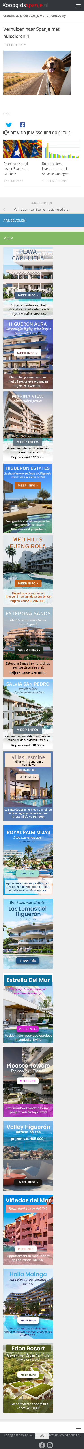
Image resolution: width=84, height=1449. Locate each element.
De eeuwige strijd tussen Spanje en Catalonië (15, 169)
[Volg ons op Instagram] (50, 1445)
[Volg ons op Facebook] (42, 1445)
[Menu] (78, 5)
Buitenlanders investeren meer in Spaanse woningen (55, 169)
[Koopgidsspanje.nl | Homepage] (33, 5)
